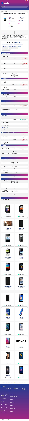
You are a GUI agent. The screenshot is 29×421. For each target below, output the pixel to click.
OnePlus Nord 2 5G (4, 404)
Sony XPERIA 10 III (3, 412)
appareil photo (5, 46)
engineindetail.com (8, 419)
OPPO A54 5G (3, 403)
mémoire (21, 44)
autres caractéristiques (6, 49)
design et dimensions (6, 44)
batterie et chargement (12, 46)
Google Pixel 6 (12, 402)
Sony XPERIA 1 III (3, 397)
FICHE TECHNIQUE (5, 33)
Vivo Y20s (11, 399)
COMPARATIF (24, 32)
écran (12, 44)
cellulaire (19, 46)
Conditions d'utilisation (23, 389)
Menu (3, 6)
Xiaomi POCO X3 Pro (4, 409)
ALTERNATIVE (18, 32)
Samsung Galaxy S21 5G (13, 396)
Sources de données (23, 386)
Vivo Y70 (11, 411)
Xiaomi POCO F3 (3, 398)
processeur (16, 44)
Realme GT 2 (3, 406)
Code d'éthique (8, 388)
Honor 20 (11, 405)
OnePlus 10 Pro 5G (4, 407)
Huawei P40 (3, 410)
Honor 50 (2, 401)
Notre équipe (16, 388)
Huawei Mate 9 (12, 408)
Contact (15, 390)
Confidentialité (8, 390)
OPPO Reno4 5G (3, 395)
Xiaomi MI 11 (2, 400)
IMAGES (11, 32)
